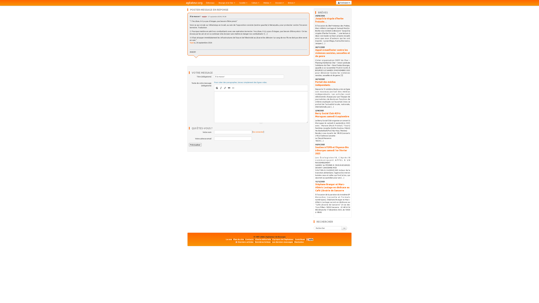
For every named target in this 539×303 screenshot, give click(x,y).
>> (344, 228)
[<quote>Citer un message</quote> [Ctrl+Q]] (229, 88)
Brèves (291, 3)
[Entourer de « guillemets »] (233, 88)
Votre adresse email (203, 139)
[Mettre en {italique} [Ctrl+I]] (221, 88)
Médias (266, 3)
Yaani (192, 43)
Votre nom (207, 132)
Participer (344, 3)
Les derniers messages (282, 242)
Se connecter (258, 132)
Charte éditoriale (263, 239)
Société (242, 3)
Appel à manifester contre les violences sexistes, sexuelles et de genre (332, 53)
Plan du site (238, 239)
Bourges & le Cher (226, 3)
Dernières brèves (263, 242)
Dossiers (278, 3)
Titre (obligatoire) (204, 77)
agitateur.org (194, 2)
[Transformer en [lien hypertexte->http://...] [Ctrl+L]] (225, 88)
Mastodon (299, 242)
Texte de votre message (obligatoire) (201, 84)
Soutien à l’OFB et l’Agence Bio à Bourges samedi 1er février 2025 (332, 150)
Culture (255, 3)
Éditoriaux (210, 3)
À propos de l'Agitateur (283, 239)
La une (229, 239)
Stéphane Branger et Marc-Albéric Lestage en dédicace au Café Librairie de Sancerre (332, 187)
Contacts (249, 239)
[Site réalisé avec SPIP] (309, 239)
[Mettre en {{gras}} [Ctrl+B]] (216, 88)
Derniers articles (245, 242)
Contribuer (300, 239)
